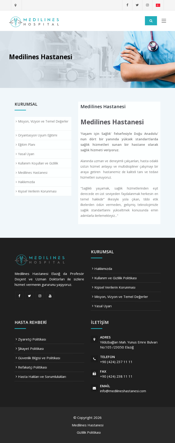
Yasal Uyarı (26, 154)
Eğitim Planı (26, 144)
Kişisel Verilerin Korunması (37, 191)
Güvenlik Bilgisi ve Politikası (39, 358)
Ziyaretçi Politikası (32, 339)
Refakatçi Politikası (32, 367)
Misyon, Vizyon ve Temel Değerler (43, 121)
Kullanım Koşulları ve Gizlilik (38, 163)
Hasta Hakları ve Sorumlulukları (42, 376)
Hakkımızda (26, 182)
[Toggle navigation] (164, 21)
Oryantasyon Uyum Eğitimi (37, 135)
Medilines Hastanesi (32, 172)
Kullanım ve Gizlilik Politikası (115, 278)
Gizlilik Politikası (89, 432)
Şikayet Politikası (31, 348)
